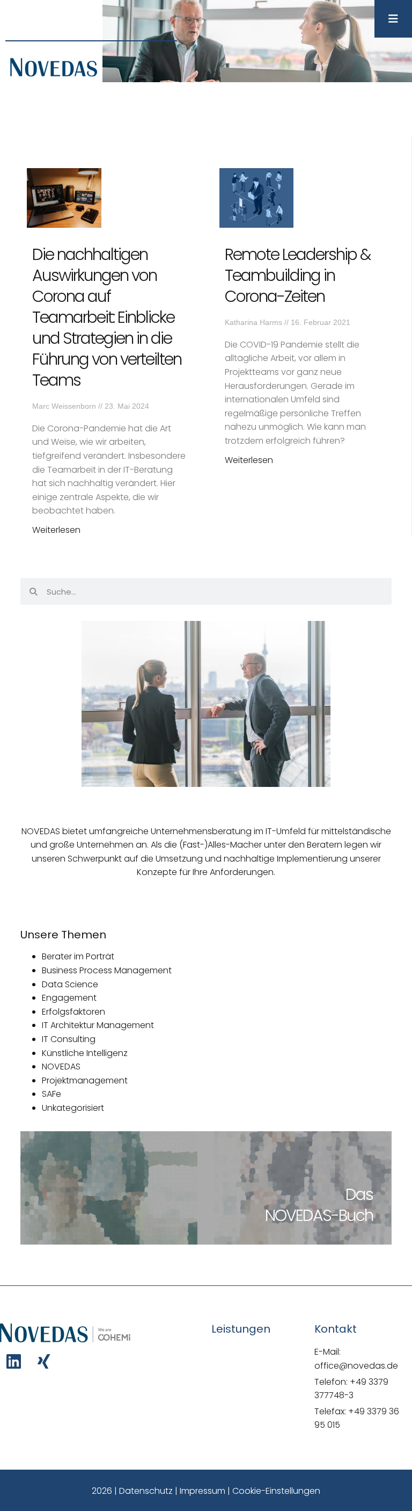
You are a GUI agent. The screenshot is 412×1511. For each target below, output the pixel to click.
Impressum (202, 1491)
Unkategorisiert (73, 1108)
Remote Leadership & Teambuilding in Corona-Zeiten (297, 275)
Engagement (69, 998)
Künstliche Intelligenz (85, 1053)
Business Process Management (107, 970)
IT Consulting (68, 1039)
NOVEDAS (61, 1066)
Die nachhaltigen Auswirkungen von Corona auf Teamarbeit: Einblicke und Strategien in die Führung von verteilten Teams (106, 317)
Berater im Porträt (78, 956)
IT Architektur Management (98, 1025)
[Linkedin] (13, 1361)
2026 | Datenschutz (132, 1491)
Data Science (70, 984)
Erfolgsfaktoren (73, 1012)
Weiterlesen (56, 530)
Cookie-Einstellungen (276, 1491)
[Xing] (43, 1361)
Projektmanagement (85, 1080)
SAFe (51, 1094)
